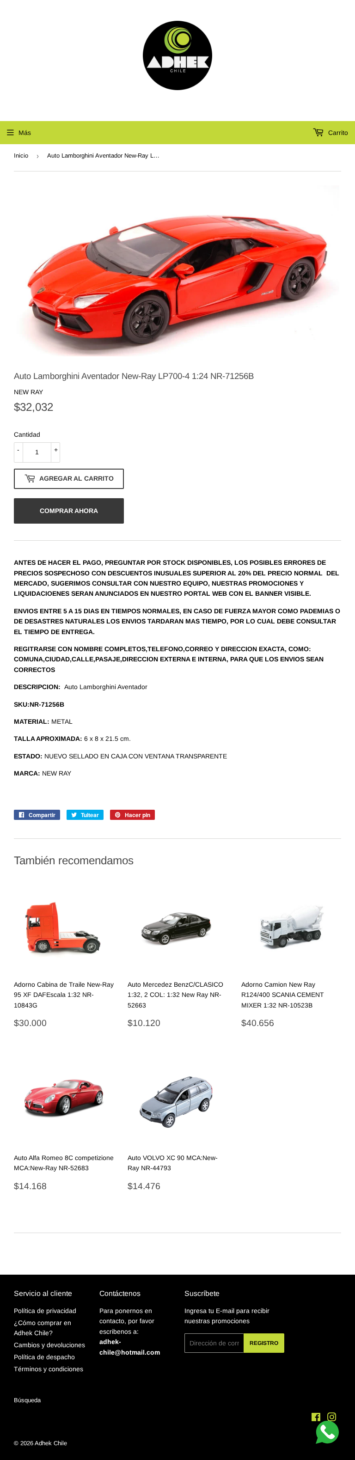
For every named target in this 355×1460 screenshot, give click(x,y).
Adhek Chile (51, 1443)
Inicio (21, 155)
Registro (264, 1343)
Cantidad (27, 434)
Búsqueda (27, 1400)
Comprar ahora (69, 510)
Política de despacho (44, 1357)
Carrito (337, 132)
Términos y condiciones (48, 1369)
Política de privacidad (45, 1310)
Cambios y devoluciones (49, 1345)
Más (24, 132)
